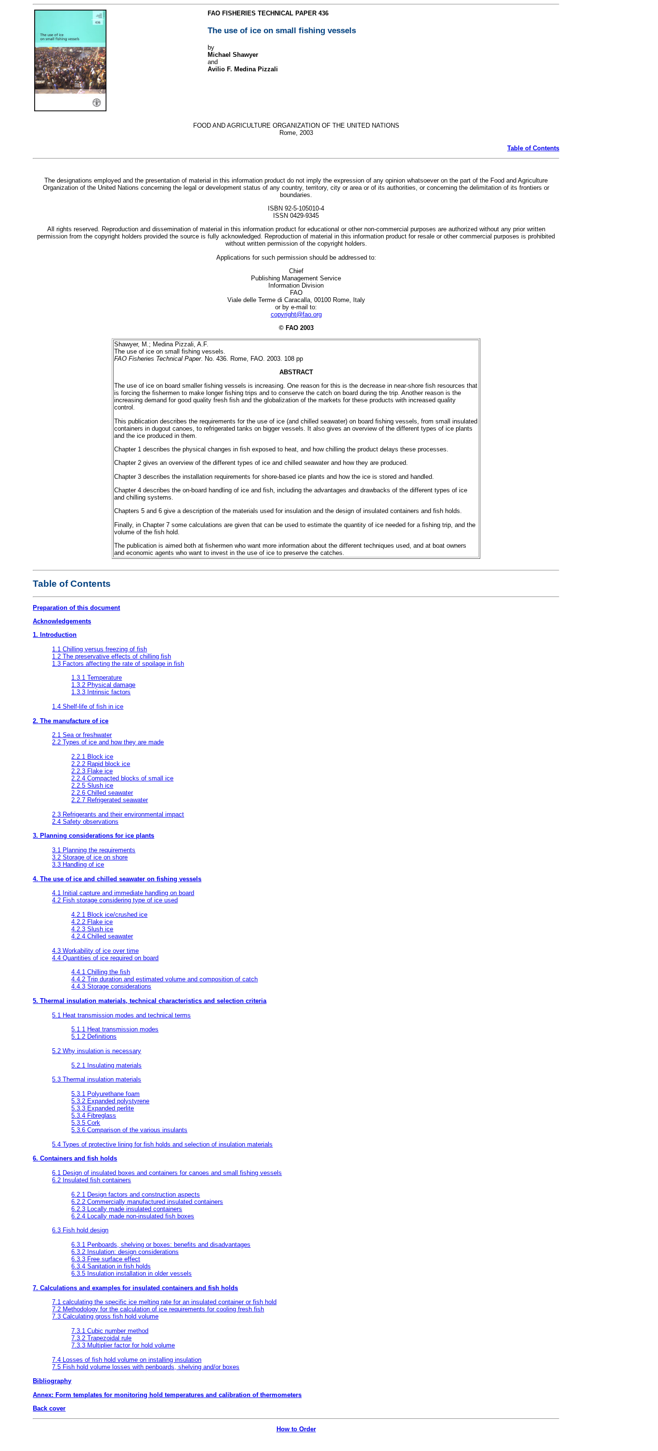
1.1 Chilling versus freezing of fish (99, 649)
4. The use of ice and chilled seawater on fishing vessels (117, 879)
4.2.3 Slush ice (92, 929)
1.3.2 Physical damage (103, 684)
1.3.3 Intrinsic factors (101, 692)
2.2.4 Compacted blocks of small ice (122, 778)
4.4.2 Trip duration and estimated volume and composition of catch (164, 979)
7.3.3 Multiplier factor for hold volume (123, 1345)
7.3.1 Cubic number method (109, 1330)
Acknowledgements (62, 621)
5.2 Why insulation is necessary (96, 1051)
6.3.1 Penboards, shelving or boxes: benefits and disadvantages (160, 1244)
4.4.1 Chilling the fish (100, 972)
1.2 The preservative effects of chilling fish (111, 656)
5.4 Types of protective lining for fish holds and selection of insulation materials (162, 1144)
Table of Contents (533, 148)
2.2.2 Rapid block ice (100, 763)
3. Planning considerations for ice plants (93, 835)
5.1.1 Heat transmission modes (114, 1029)
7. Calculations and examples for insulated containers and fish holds (135, 1288)
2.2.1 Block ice (92, 756)
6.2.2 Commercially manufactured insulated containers (147, 1201)
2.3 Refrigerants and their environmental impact (118, 814)
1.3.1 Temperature (96, 677)
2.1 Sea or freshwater (82, 735)
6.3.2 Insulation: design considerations (125, 1251)
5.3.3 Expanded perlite (102, 1108)
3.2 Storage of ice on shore (90, 857)
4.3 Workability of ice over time (95, 950)
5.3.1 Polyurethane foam (105, 1093)
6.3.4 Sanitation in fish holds (111, 1266)
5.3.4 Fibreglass (93, 1115)
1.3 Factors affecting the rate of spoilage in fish (118, 663)
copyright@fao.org (296, 314)
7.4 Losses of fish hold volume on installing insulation (126, 1359)
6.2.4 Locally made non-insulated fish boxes (132, 1216)
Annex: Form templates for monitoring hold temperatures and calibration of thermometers (167, 1394)
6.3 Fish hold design (80, 1230)
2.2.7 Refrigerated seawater (109, 800)
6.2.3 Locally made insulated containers (126, 1209)
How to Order (296, 1429)
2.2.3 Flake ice (92, 771)
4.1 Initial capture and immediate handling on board (123, 893)
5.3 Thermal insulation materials (96, 1079)
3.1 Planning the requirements (93, 850)
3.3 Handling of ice (78, 864)
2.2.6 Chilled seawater (102, 792)
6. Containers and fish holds (75, 1158)
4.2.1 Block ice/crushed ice (109, 914)
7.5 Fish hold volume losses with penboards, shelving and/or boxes (145, 1367)
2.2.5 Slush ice (92, 785)
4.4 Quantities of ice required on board (105, 958)
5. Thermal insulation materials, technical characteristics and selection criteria (149, 1000)
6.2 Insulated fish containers (91, 1180)
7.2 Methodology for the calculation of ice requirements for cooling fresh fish (158, 1309)
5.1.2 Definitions (94, 1036)
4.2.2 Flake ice (92, 921)
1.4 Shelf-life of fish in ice (87, 706)
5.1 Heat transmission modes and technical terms (121, 1015)
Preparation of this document (76, 607)
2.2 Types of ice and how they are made (108, 742)
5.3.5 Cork (85, 1122)
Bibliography (52, 1381)
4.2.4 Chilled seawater (102, 936)
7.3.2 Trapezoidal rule (101, 1338)
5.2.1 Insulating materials (106, 1065)
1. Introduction (55, 634)
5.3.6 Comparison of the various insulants (129, 1130)
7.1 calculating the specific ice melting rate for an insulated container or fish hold (164, 1302)
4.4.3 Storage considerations (111, 986)
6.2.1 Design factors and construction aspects (135, 1194)
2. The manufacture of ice (70, 721)
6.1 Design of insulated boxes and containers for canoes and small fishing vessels (167, 1172)
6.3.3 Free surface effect (105, 1259)
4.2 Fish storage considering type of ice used (115, 900)
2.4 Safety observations (85, 821)
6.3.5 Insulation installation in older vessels (131, 1273)
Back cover (49, 1408)
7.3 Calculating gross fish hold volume (105, 1316)
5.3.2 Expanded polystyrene (110, 1101)
